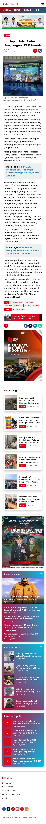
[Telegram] (35, 326)
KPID (28, 306)
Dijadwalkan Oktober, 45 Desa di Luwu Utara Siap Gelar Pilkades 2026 (21, 626)
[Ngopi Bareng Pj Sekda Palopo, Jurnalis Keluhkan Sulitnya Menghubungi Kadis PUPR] (9, 668)
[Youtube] (22, 809)
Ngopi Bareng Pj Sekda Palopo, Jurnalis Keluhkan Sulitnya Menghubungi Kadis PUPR (28, 666)
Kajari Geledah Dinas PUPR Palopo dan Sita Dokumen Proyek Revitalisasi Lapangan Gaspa (26, 741)
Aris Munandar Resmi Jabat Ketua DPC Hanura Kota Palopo (21, 635)
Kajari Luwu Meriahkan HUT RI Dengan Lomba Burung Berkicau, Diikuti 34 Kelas (29, 421)
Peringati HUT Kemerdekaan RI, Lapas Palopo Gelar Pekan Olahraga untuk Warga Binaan (29, 482)
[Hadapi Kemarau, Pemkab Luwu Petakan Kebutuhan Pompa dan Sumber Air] (11, 442)
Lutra (37, 306)
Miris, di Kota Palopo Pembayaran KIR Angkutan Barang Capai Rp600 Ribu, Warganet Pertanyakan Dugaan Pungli (28, 690)
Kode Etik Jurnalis (9, 790)
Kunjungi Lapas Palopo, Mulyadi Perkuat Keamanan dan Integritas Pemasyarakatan (28, 655)
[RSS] (27, 809)
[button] (42, 3)
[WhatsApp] (40, 326)
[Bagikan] (40, 51)
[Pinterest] (13, 809)
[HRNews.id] (10, 3)
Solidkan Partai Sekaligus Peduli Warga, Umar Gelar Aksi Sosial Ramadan (21, 617)
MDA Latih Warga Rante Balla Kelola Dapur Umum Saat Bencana (29, 459)
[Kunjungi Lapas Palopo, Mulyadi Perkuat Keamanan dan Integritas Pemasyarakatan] (9, 656)
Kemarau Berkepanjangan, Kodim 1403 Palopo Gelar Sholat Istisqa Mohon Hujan (27, 722)
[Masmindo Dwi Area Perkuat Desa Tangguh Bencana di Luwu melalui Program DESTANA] (11, 501)
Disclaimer (6, 783)
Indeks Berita (7, 787)
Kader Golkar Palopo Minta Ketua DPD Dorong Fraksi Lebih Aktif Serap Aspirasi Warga (21, 608)
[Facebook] (26, 326)
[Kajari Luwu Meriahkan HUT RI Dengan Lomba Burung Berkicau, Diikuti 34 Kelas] (11, 422)
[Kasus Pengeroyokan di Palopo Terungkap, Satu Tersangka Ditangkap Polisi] (9, 703)
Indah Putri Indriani (14, 306)
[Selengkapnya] (41, 574)
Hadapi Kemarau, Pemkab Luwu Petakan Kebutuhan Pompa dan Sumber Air (29, 441)
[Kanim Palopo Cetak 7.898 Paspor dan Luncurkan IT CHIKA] (9, 680)
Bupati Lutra (17, 302)
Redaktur (7, 50)
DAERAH (7, 35)
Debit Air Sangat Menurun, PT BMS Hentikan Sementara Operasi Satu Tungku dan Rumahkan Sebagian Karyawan (28, 404)
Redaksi (5, 798)
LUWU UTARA (19, 310)
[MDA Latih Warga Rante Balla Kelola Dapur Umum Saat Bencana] (11, 461)
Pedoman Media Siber (11, 794)
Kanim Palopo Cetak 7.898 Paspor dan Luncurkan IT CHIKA (27, 678)
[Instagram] (18, 809)
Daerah (30, 302)
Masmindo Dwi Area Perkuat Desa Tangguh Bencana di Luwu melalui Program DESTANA (29, 501)
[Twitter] (30, 326)
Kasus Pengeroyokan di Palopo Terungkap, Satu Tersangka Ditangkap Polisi (28, 702)
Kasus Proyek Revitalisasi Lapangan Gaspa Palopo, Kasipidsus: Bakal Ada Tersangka (24, 750)
